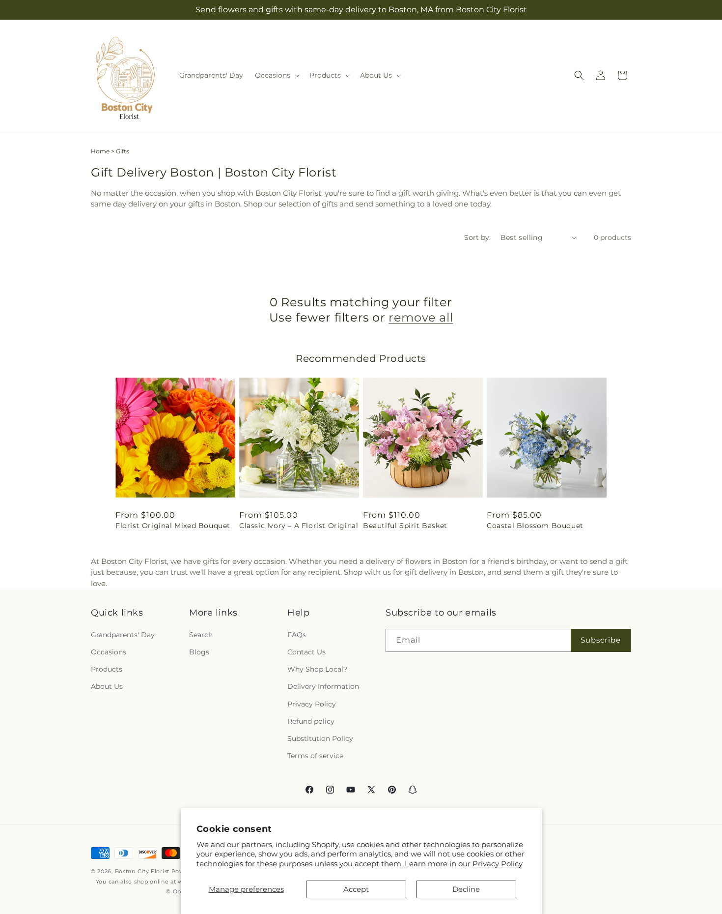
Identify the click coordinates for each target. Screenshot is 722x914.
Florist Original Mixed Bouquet (172, 525)
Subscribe (601, 640)
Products (106, 669)
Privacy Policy (497, 863)
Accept (356, 889)
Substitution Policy (320, 738)
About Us (107, 686)
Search (201, 634)
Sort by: (477, 237)
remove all (421, 317)
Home (100, 151)
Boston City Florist (142, 871)
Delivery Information (323, 686)
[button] (276, 75)
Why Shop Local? (317, 669)
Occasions (108, 652)
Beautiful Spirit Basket (405, 525)
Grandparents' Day (123, 634)
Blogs (199, 652)
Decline (466, 889)
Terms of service (315, 755)
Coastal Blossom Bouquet (535, 525)
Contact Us (306, 652)
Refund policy (310, 720)
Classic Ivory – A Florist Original (298, 525)
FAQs (296, 634)
